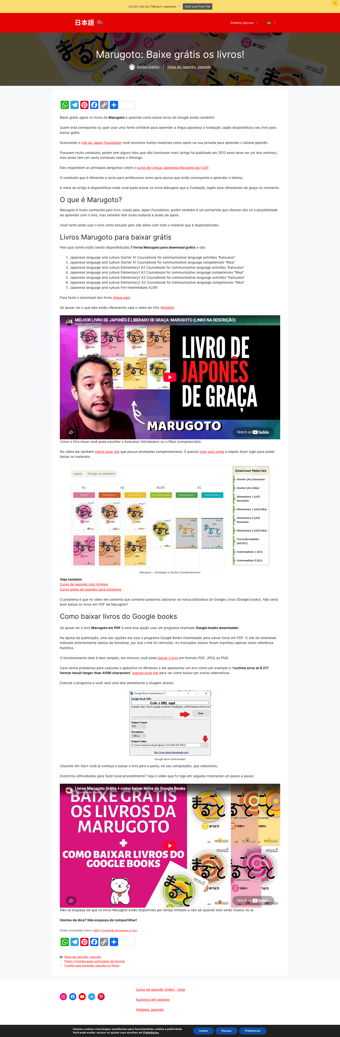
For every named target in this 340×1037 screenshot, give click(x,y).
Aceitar (203, 1031)
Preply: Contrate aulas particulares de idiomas (94, 961)
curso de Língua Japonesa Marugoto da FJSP (172, 168)
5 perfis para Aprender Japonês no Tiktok (91, 965)
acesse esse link (145, 673)
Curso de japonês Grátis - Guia (160, 990)
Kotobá (167, 308)
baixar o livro (168, 658)
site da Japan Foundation (101, 143)
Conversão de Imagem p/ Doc (119, 930)
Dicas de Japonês (181, 67)
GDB (96, 930)
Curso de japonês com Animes (84, 584)
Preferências (151, 1032)
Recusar (226, 1031)
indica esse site (107, 452)
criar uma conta (212, 452)
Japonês (204, 67)
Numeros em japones (153, 1000)
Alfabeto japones (242, 23)
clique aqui (121, 298)
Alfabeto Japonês (150, 1010)
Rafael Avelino (148, 67)
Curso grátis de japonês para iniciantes (90, 589)
